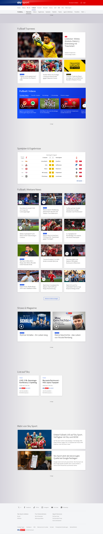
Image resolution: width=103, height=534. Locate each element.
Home (18, 7)
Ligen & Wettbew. (68, 12)
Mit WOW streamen (23, 392)
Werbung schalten (39, 518)
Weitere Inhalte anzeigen (51, 298)
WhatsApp (65, 507)
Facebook (28, 507)
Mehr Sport (68, 7)
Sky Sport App (56, 516)
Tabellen (54, 12)
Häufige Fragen (20, 527)
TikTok (37, 507)
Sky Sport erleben (73, 2)
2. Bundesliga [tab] (54, 95)
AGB (34, 527)
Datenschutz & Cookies (42, 527)
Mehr (82, 12)
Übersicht (28, 12)
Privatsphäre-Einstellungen (62, 527)
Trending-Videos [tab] (24, 95)
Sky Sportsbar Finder (57, 518)
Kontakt (52, 527)
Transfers (76, 12)
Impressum (29, 527)
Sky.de (18, 516)
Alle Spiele (79, 181)
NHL (63, 7)
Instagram (46, 507)
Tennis (51, 7)
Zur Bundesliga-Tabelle (70, 54)
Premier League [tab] (65, 95)
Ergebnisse (41, 12)
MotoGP (45, 7)
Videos (24, 7)
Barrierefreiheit (73, 527)
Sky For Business (39, 516)
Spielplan (48, 12)
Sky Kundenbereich (57, 520)
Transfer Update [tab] (35, 95)
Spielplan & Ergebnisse (70, 52)
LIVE (29, 7)
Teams (60, 12)
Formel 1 (39, 7)
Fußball (34, 7)
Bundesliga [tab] (45, 95)
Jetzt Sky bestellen (23, 391)
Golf (55, 7)
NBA (59, 7)
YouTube (56, 507)
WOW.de (19, 518)
